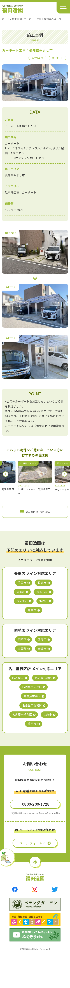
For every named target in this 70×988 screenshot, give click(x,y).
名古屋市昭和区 (22, 714)
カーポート (57, 57)
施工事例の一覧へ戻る (38, 511)
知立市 (32, 610)
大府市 (48, 714)
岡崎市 (22, 639)
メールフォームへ (32, 843)
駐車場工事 (37, 57)
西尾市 (42, 639)
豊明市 (32, 723)
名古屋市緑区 (43, 677)
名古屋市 (18, 677)
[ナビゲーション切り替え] (63, 6)
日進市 (42, 582)
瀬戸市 (43, 601)
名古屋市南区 (32, 696)
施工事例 (17, 19)
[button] (5, 474)
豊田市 (22, 582)
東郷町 (21, 591)
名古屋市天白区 (32, 687)
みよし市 (42, 591)
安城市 (42, 648)
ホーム (6, 19)
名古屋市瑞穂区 (32, 705)
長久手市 (22, 601)
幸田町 (22, 648)
